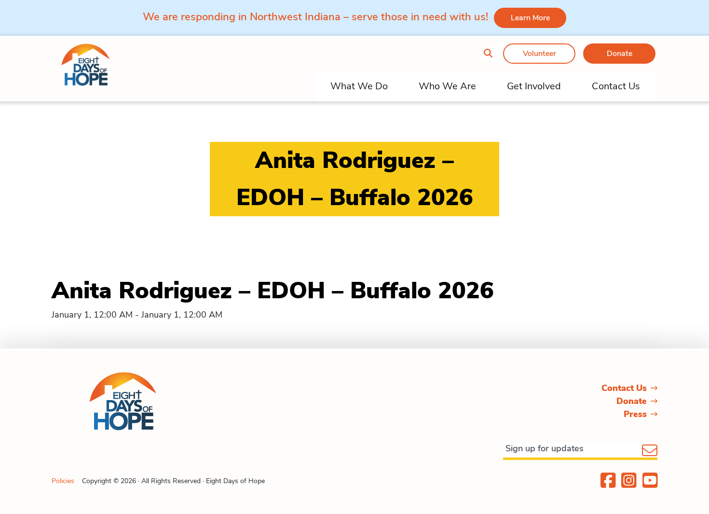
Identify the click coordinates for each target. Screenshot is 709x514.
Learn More (530, 18)
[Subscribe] (649, 451)
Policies (63, 481)
